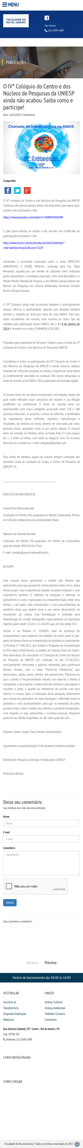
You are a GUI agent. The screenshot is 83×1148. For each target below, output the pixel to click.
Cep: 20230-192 (11, 1034)
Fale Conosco (50, 25)
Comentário (9, 848)
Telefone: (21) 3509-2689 (19, 1039)
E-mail (6, 832)
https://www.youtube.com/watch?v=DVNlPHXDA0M (33, 217)
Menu (13, 4)
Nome (6, 816)
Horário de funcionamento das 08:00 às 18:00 (42, 977)
